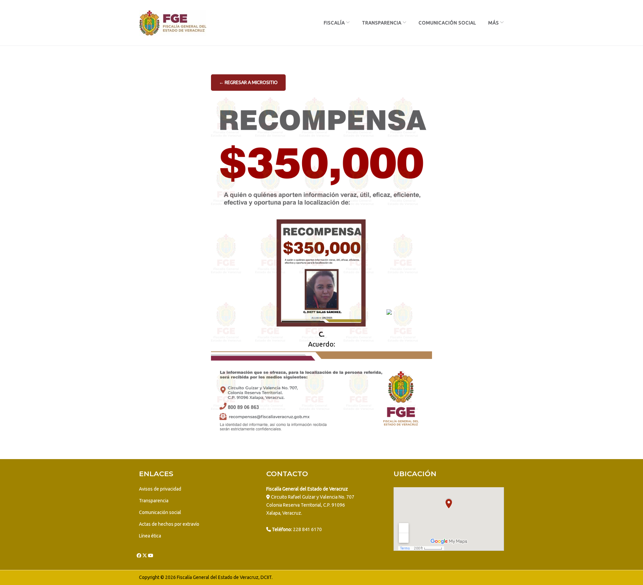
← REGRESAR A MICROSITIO (248, 82)
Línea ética (150, 535)
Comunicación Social (447, 22)
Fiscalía (334, 22)
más (493, 22)
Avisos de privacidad (160, 489)
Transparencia (382, 22)
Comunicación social (160, 512)
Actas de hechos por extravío (169, 524)
